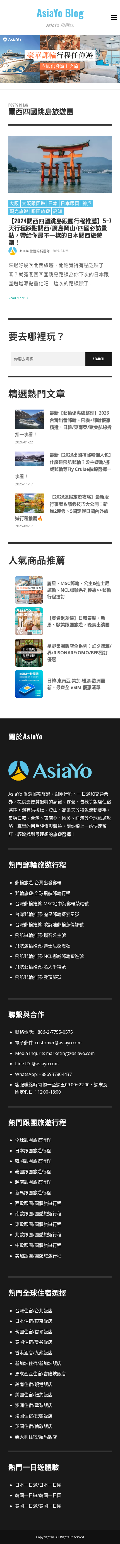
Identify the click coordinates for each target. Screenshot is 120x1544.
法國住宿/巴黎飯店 (33, 1416)
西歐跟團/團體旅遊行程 (38, 1203)
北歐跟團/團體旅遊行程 (38, 1235)
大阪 (14, 203)
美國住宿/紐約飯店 (33, 1395)
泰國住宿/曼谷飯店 (33, 1342)
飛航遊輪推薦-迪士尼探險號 (42, 946)
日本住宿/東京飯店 (33, 1321)
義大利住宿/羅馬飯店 (36, 1437)
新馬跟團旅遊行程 (33, 1193)
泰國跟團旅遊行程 (33, 1172)
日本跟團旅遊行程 (33, 1151)
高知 (58, 211)
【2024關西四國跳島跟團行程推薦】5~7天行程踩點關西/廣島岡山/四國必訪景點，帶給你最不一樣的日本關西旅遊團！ (60, 231)
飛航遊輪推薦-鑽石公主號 (40, 935)
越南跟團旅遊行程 (33, 1182)
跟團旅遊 (40, 211)
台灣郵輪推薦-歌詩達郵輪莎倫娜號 (49, 925)
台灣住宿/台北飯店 (33, 1311)
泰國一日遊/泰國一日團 (38, 1506)
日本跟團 (70, 203)
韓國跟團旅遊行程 (33, 1161)
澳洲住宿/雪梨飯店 (33, 1405)
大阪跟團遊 (33, 203)
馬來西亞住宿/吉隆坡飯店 (40, 1374)
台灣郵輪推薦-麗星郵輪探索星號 (47, 914)
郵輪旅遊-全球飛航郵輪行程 (42, 893)
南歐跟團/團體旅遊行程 (38, 1214)
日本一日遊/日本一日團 (38, 1485)
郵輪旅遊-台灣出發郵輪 (38, 883)
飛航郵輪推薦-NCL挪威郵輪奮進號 (49, 956)
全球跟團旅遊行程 (33, 1140)
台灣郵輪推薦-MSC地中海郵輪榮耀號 (52, 904)
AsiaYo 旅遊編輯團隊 (35, 251)
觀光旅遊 (18, 211)
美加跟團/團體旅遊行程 (38, 1256)
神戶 (87, 203)
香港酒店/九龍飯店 (33, 1353)
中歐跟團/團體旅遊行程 (38, 1245)
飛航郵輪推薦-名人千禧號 (40, 967)
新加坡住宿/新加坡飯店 (38, 1363)
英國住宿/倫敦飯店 (33, 1426)
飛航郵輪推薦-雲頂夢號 (38, 977)
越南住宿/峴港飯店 (33, 1384)
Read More (17, 298)
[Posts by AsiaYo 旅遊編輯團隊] (12, 251)
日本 (53, 203)
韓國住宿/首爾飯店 (33, 1332)
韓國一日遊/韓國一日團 (38, 1495)
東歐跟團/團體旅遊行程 (38, 1224)
